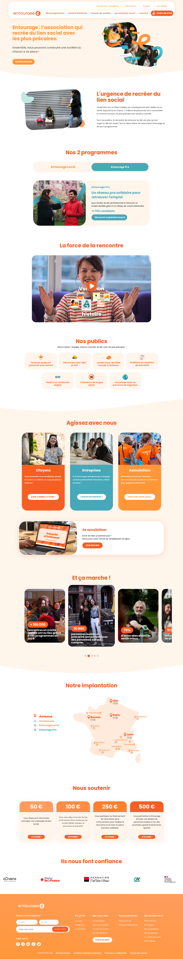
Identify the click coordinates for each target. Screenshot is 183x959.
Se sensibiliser (99, 921)
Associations (80, 929)
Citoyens (78, 921)
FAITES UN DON (23, 61)
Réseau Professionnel (128, 925)
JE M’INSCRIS (92, 545)
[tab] (63, 167)
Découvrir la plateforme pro (110, 217)
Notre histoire (150, 921)
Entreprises (80, 925)
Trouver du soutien (101, 13)
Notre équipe (149, 941)
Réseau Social (125, 921)
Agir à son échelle (100, 925)
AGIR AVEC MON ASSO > (140, 496)
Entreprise (114, 6)
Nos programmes (55, 13)
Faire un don (102, 939)
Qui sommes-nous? (124, 13)
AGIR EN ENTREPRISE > (91, 496)
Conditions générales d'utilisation (87, 953)
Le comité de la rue (152, 937)
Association (130, 6)
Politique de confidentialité (116, 953)
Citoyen (146, 6)
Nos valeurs (149, 925)
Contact (143, 13)
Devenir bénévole (77, 13)
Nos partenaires (151, 933)
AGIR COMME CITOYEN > (43, 496)
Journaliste (161, 6)
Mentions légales (63, 953)
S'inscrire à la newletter (28, 915)
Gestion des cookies (138, 953)
